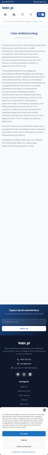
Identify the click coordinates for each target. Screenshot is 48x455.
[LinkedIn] (30, 374)
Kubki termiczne (24, 391)
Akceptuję (24, 434)
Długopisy (24, 387)
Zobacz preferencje (24, 446)
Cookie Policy (16, 452)
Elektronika (24, 404)
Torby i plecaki (24, 395)
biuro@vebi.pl (41, 2)
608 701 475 (9, 2)
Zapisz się (24, 329)
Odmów (24, 440)
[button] (44, 410)
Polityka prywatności (28, 452)
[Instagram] (24, 374)
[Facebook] (18, 374)
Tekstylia (24, 400)
